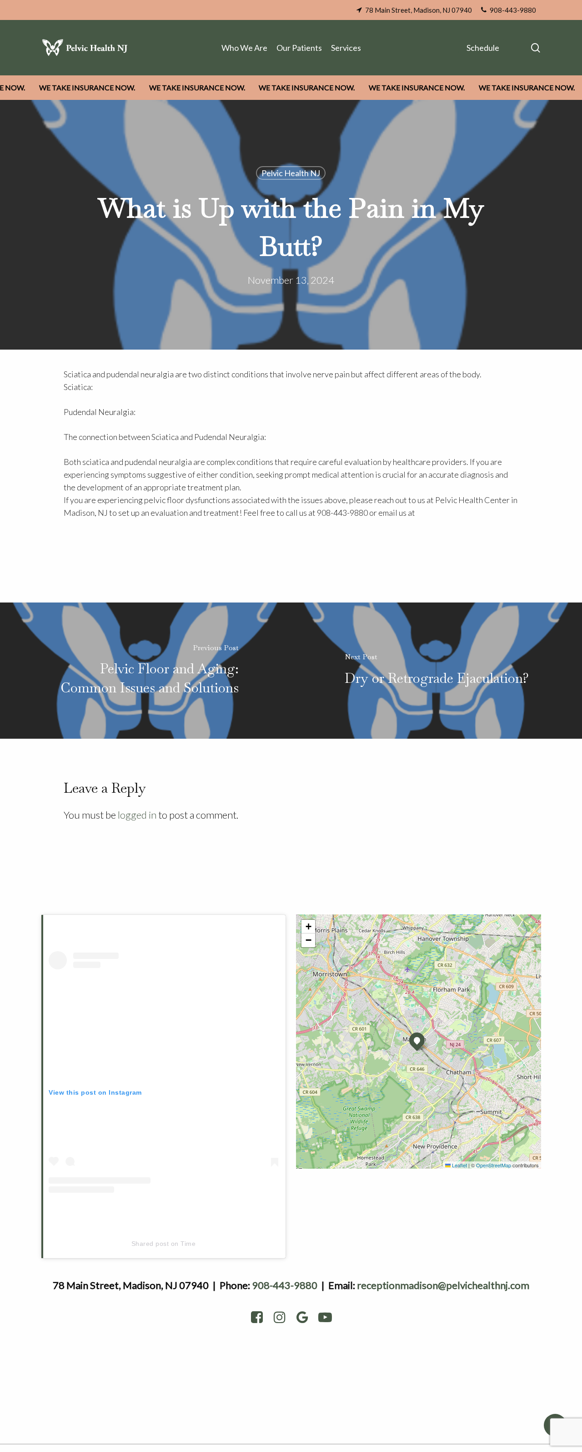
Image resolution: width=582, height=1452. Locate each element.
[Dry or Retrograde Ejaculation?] (436, 671)
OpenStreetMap (493, 1165)
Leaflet (459, 1165)
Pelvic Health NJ (290, 173)
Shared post (150, 1243)
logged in (137, 815)
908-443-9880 (284, 1285)
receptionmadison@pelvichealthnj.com (443, 1285)
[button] (417, 1040)
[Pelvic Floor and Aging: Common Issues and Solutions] (145, 671)
